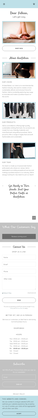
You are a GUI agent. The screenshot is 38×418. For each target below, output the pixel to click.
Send (19, 300)
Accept (19, 413)
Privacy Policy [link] (19, 394)
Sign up (19, 384)
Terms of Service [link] (20, 308)
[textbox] (19, 257)
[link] (34, 4)
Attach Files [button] (7, 293)
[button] (4, 4)
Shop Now (19, 48)
